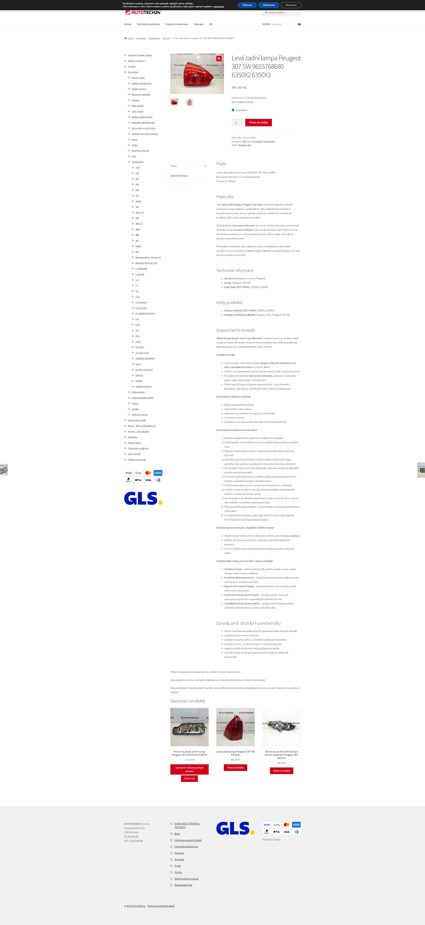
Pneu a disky (134, 442)
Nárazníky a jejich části (144, 128)
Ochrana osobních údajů (188, 840)
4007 (137, 229)
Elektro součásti (136, 60)
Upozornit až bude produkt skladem (189, 769)
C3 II (137, 296)
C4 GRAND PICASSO (145, 313)
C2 (136, 285)
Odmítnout (269, 5)
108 (137, 184)
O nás (177, 865)
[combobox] (281, 12)
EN (210, 24)
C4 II (137, 324)
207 (137, 195)
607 (137, 251)
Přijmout (247, 5)
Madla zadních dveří (142, 117)
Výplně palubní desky (143, 397)
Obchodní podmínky (148, 24)
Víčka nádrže (138, 392)
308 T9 (138, 223)
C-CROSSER (141, 268)
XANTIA (139, 375)
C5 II (137, 336)
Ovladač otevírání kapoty (145, 133)
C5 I (137, 330)
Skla (134, 156)
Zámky (135, 409)
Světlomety (154, 38)
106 (137, 173)
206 (137, 189)
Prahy (135, 145)
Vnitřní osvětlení (144, 369)
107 (137, 178)
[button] (219, 58)
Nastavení (291, 5)
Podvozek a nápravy (138, 448)
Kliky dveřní (138, 105)
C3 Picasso (141, 302)
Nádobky (132, 437)
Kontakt (179, 859)
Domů (131, 38)
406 (137, 234)
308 (137, 217)
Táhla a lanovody (137, 459)
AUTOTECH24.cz (136, 906)
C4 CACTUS (141, 307)
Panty (135, 139)
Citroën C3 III (142, 352)
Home (127, 24)
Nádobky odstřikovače (143, 122)
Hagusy (135, 100)
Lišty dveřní (138, 111)
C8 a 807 (139, 347)
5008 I (138, 246)
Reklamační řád (183, 885)
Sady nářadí (134, 453)
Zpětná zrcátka (140, 414)
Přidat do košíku (258, 122)
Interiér (132, 66)
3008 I (138, 201)
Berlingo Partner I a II (146, 262)
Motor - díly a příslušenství (142, 425)
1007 (137, 167)
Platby (178, 872)
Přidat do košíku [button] (235, 767)
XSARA (138, 380)
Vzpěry (135, 403)
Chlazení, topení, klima (140, 55)
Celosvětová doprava (186, 846)
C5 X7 (138, 341)
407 (137, 240)
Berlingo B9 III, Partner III (148, 257)
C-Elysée (139, 274)
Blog (177, 833)
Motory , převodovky (138, 431)
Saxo (138, 364)
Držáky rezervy (139, 88)
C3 (136, 291)
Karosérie (141, 38)
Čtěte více (189, 778)
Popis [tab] (173, 166)
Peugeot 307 (245, 145)
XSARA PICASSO (143, 386)
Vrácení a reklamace (177, 24)
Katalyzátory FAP (137, 420)
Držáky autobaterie (142, 83)
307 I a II (166, 38)
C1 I (137, 279)
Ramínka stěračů (140, 150)
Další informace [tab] (179, 175)
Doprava (198, 24)
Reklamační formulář (186, 878)
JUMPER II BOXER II (145, 358)
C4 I (137, 319)
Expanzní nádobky (141, 94)
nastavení (219, 6)
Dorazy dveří (138, 77)
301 (137, 206)
